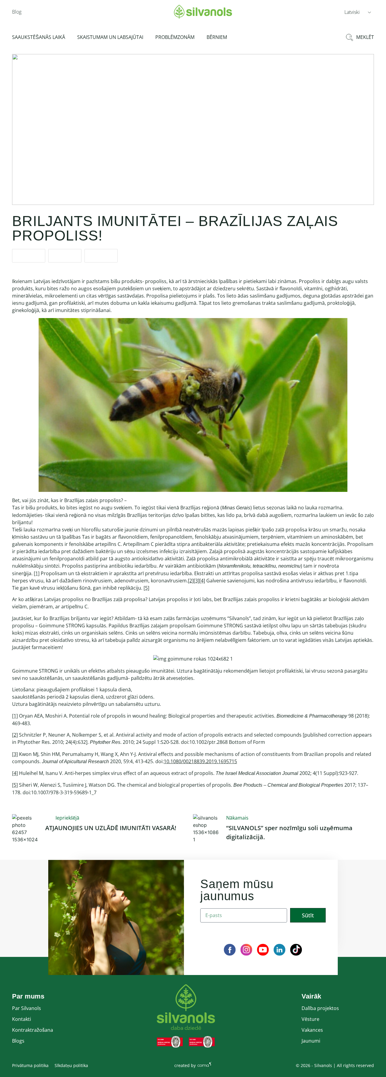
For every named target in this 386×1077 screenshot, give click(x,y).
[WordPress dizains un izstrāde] (204, 1064)
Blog (16, 11)
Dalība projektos (320, 1008)
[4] (202, 580)
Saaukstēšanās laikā (38, 37)
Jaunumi (311, 1040)
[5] (146, 588)
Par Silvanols (26, 1008)
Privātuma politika (30, 1065)
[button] (357, 12)
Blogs (18, 1040)
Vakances (312, 1030)
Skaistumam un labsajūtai (110, 37)
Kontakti (21, 1019)
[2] (191, 580)
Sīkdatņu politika (71, 1065)
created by (185, 1065)
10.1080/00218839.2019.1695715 (200, 761)
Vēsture (310, 1019)
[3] (196, 580)
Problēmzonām (175, 37)
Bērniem (217, 37)
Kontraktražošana (32, 1030)
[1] (37, 573)
